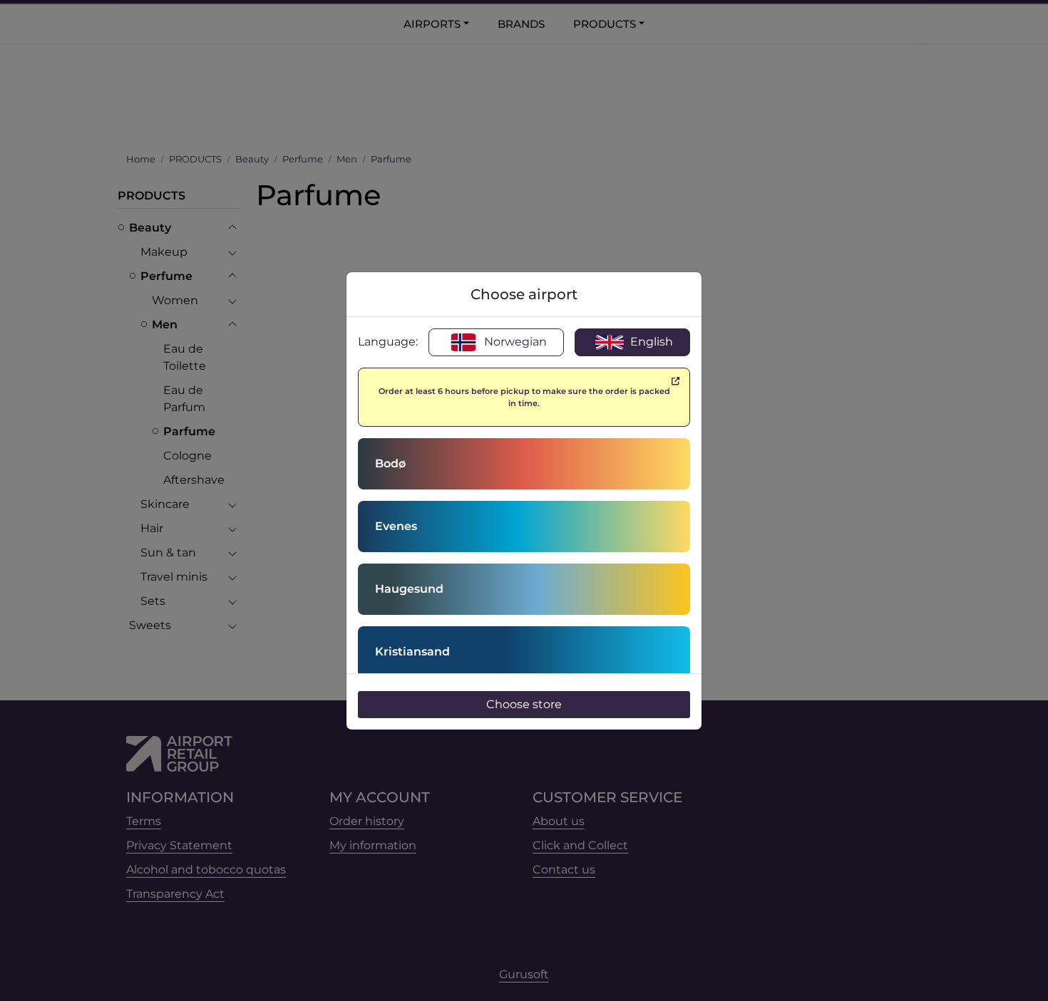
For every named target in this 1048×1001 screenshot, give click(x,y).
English (650, 341)
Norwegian (514, 341)
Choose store (524, 704)
